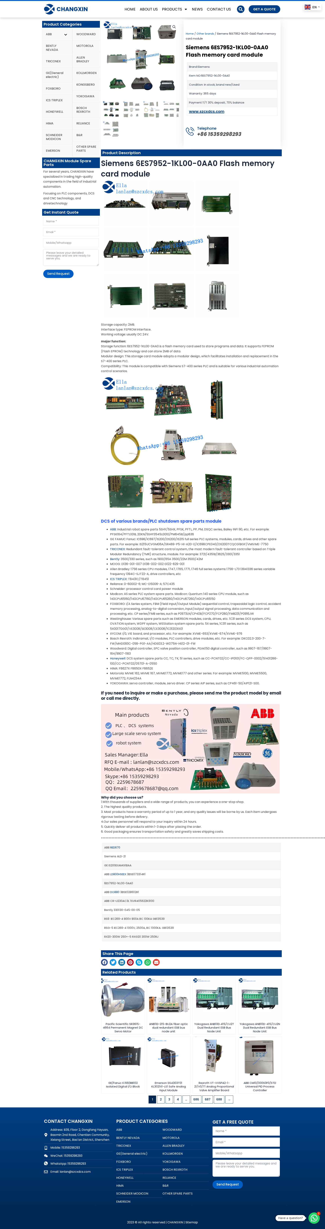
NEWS (197, 9)
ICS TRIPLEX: (118, 579)
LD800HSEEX (118, 874)
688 (219, 1099)
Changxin (72, 9)
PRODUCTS (172, 9)
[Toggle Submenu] (65, 34)
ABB (113, 529)
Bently (114, 559)
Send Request (58, 273)
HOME (130, 9)
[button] (241, 9)
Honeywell (117, 658)
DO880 (114, 892)
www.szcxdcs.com (206, 111)
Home (190, 34)
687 (207, 1099)
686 (196, 1099)
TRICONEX (117, 549)
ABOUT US (149, 9)
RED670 (115, 847)
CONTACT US (219, 9)
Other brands (205, 34)
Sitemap (191, 1222)
